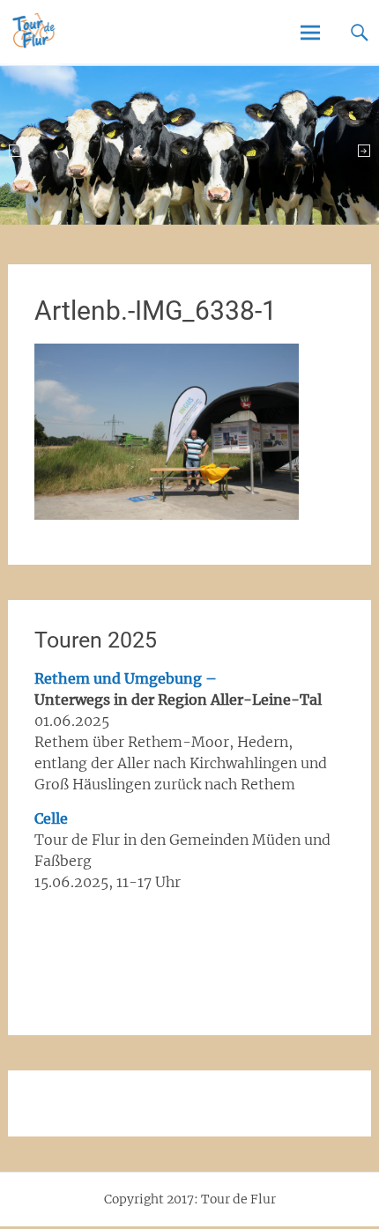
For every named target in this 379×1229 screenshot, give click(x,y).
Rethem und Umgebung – (125, 678)
